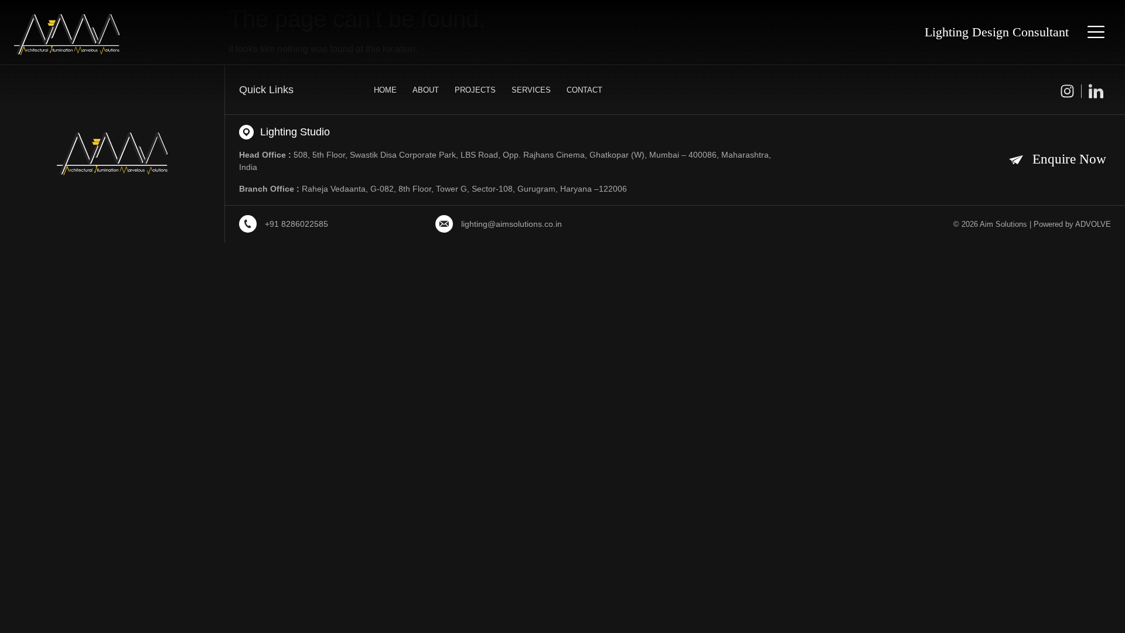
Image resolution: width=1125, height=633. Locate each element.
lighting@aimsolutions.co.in (511, 224)
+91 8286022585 (296, 224)
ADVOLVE (1093, 224)
